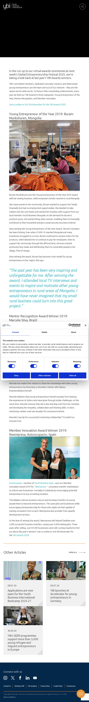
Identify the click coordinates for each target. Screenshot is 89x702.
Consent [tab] (15, 332)
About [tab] (73, 332)
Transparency (70, 686)
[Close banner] (85, 325)
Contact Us (7, 686)
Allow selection (44, 375)
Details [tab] (44, 332)
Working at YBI (19, 686)
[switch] (33, 366)
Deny (16, 375)
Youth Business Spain (44, 483)
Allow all (72, 375)
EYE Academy (32, 686)
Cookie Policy (58, 686)
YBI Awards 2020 (21, 535)
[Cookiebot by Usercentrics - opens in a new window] (70, 325)
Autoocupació (15, 483)
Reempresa (40, 486)
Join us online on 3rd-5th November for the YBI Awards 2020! (37, 104)
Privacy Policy (45, 686)
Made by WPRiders (9, 697)
